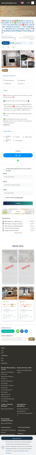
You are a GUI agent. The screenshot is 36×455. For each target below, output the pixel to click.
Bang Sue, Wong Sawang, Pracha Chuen (10, 8)
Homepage (3, 7)
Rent (2, 353)
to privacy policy (19, 197)
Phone (5, 181)
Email (4, 189)
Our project (4, 363)
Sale (2, 350)
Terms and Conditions (24, 427)
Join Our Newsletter (7, 335)
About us (20, 433)
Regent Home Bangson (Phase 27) (8, 9)
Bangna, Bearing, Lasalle (24, 367)
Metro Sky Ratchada (6, 423)
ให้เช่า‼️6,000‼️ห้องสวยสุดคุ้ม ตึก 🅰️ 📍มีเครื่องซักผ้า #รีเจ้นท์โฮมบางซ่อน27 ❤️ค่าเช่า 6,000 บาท (26, 305)
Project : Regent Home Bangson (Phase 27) (26, 38)
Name (5, 173)
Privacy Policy (21, 430)
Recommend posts (12, 7)
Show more (18, 233)
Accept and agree (9, 197)
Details (5, 90)
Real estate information (9, 75)
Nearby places (6, 218)
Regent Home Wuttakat (7, 409)
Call (19, 155)
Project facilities (7, 131)
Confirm (18, 203)
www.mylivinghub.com (9, 3)
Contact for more (6, 328)
